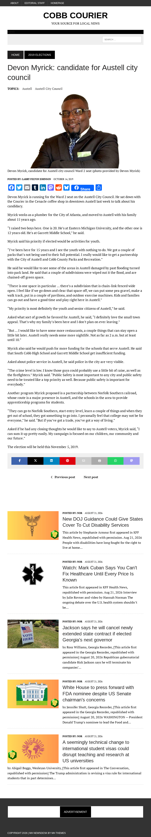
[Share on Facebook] (19, 461)
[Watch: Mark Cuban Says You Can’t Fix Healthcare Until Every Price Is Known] (33, 586)
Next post (91, 477)
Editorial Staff (35, 3)
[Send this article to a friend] (83, 461)
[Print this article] (99, 461)
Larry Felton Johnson (36, 179)
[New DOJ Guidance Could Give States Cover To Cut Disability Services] (33, 537)
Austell (27, 89)
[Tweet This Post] (35, 461)
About (14, 3)
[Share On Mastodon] (131, 461)
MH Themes (59, 833)
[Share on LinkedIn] (51, 461)
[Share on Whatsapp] (115, 461)
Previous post (65, 477)
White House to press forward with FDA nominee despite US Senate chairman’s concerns (98, 693)
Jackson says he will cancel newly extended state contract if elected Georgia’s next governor (98, 633)
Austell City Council (49, 89)
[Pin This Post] (68, 461)
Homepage (57, 3)
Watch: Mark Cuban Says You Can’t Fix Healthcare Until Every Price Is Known (100, 574)
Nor (79, 513)
